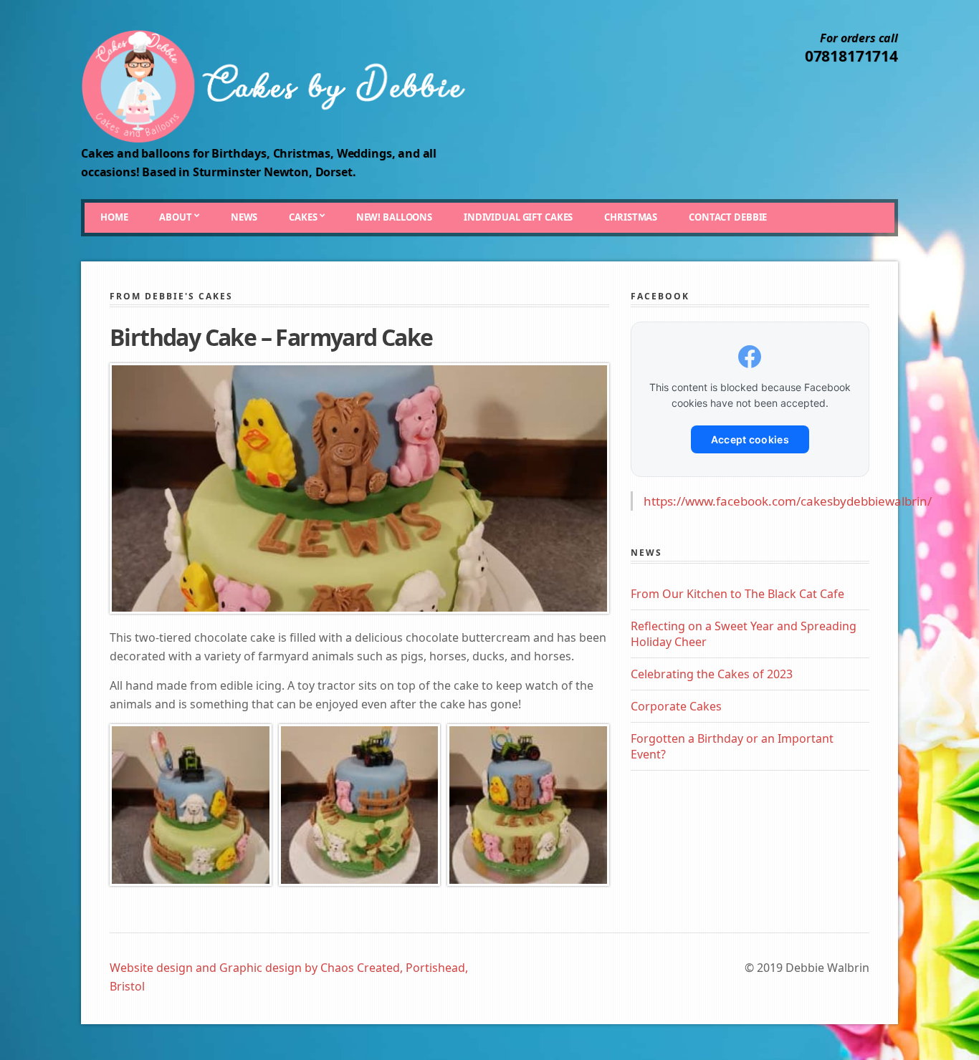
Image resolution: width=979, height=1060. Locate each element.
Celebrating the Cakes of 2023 (712, 674)
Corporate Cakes (676, 706)
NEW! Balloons (394, 217)
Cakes (303, 217)
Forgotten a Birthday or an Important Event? (732, 746)
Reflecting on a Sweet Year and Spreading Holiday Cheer (743, 634)
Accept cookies (750, 439)
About (175, 217)
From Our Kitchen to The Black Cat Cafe (737, 594)
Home (114, 217)
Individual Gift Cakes (518, 217)
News (244, 217)
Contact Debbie (728, 217)
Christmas (630, 217)
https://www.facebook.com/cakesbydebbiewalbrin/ (788, 501)
